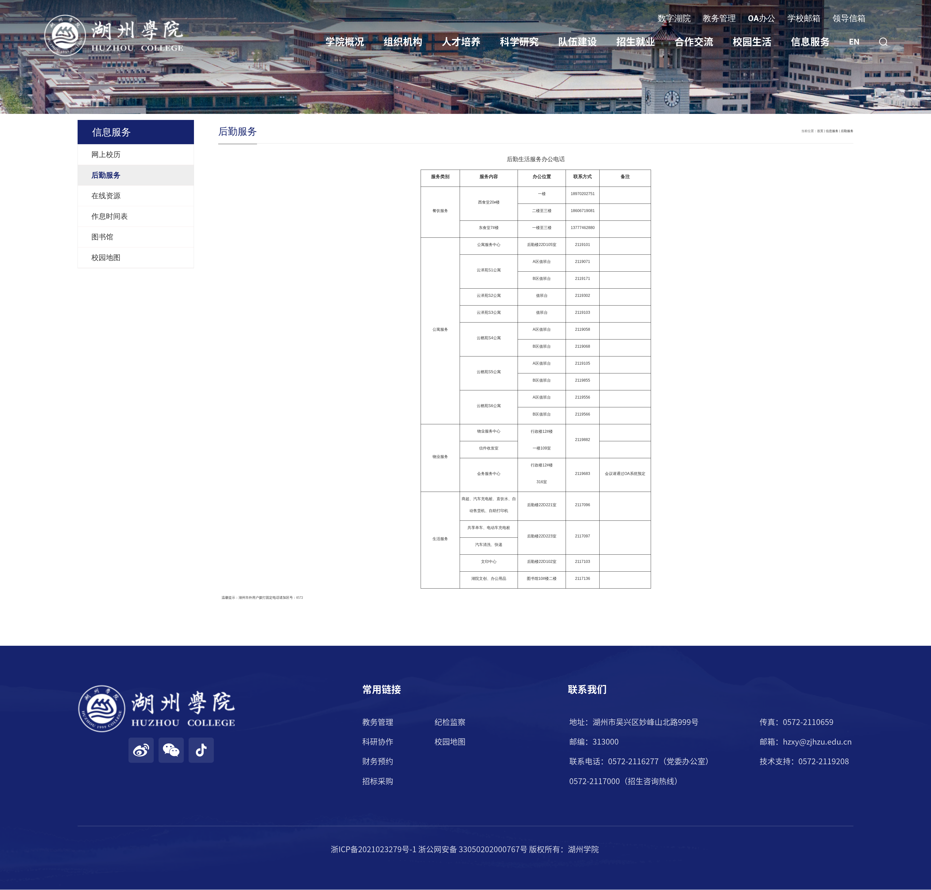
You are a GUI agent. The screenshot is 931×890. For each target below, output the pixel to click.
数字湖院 (674, 18)
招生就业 (635, 42)
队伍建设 (577, 42)
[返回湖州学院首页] (114, 15)
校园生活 (752, 42)
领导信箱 (849, 18)
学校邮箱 (803, 18)
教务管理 (719, 18)
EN (854, 42)
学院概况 (344, 42)
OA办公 (761, 18)
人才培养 (461, 42)
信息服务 (810, 42)
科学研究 (519, 42)
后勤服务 (847, 131)
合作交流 (693, 42)
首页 (820, 131)
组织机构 (403, 42)
